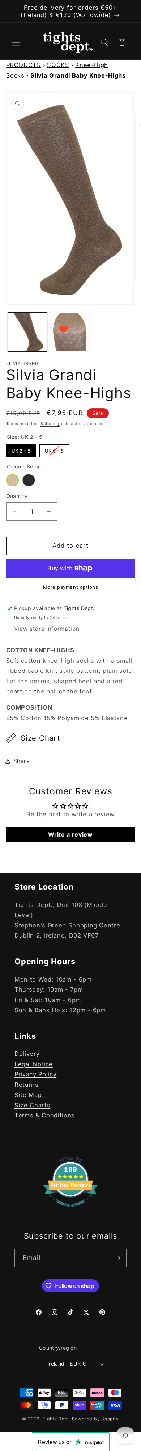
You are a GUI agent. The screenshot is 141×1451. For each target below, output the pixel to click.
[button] (16, 42)
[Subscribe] (117, 1258)
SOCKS (58, 65)
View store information (47, 628)
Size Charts (32, 1105)
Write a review (70, 834)
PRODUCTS (23, 65)
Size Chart (40, 737)
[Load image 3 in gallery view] (70, 332)
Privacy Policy (35, 1074)
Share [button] (21, 761)
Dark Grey (28, 480)
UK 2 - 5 (21, 449)
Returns (26, 1084)
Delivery (26, 1053)
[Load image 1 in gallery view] (27, 332)
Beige (12, 480)
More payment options (70, 587)
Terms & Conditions (44, 1115)
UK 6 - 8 (54, 449)
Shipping (50, 423)
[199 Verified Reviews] (70, 1210)
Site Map (28, 1094)
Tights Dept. (56, 1418)
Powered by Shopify (95, 1418)
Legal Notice (33, 1064)
